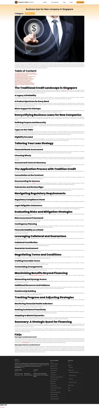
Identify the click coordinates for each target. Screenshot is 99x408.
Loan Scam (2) (53, 390)
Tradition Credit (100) (54, 398)
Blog (64, 2)
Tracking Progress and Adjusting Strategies (25, 83)
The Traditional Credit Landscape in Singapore (25, 73)
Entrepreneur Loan (72, 375)
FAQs (16, 85)
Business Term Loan (73, 382)
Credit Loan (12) (53, 374)
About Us (45, 2)
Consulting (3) (53, 372)
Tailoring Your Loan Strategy (21, 75)
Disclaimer (71, 367)
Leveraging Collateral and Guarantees (23, 80)
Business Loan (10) (54, 368)
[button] (55, 2)
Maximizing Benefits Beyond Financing (23, 82)
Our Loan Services (54, 2)
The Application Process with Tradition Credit (25, 76)
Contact (71, 2)
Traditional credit (65, 90)
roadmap (34, 183)
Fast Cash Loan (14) (54, 379)
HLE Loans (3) (53, 383)
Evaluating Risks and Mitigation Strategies (24, 78)
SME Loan (71, 378)
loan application (26, 342)
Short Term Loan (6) (54, 396)
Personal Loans (71, 385)
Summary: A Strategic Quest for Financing (24, 84)
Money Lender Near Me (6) (55, 392)
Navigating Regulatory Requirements (23, 77)
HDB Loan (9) (52, 381)
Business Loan (29, 13)
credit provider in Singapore (37, 275)
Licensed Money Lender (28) (55, 388)
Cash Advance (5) (53, 370)
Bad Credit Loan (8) (54, 363)
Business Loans (71, 370)
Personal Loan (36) (53, 394)
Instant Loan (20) (53, 385)
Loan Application (80, 2)
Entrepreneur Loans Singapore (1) (56, 377)
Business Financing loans (74, 372)
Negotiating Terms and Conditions (22, 81)
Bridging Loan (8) (53, 366)
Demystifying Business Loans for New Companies (26, 74)
